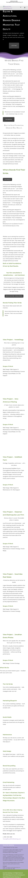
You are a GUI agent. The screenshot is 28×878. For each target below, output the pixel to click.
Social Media (7, 717)
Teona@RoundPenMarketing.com (12, 839)
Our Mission (8, 119)
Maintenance (7, 734)
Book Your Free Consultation (14, 296)
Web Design (7, 751)
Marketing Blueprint (10, 700)
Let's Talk (14, 45)
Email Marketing (8, 782)
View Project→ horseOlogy (13, 340)
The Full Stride (8, 684)
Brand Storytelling (9, 766)
